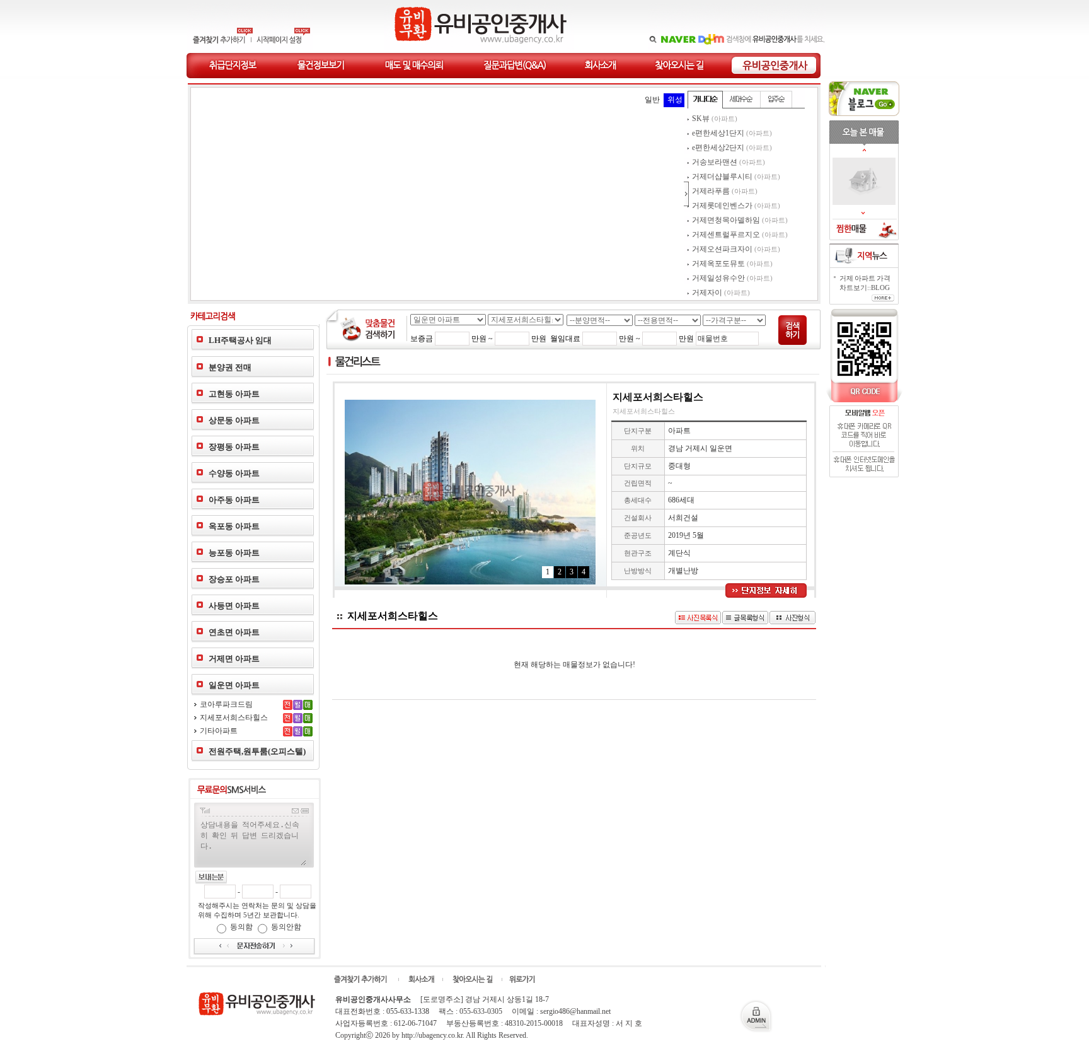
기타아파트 (219, 730)
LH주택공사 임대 (240, 340)
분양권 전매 (230, 367)
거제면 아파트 (234, 658)
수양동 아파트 (234, 473)
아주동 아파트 (234, 499)
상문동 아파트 (234, 420)
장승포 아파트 (234, 579)
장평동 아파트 (234, 446)
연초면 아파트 (234, 632)
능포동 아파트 (234, 552)
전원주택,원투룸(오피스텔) (257, 751)
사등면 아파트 (234, 605)
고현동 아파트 (234, 393)
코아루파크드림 (226, 704)
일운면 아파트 (234, 685)
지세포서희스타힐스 (234, 717)
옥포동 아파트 (234, 526)
